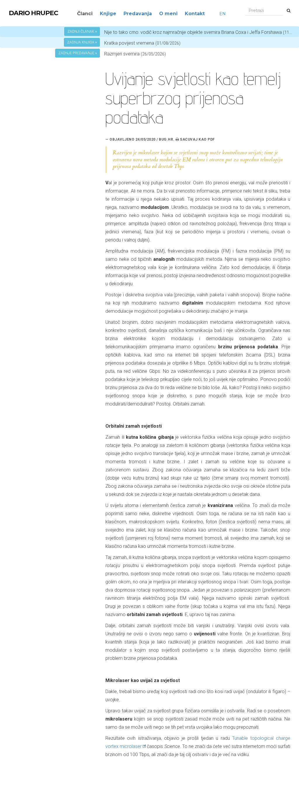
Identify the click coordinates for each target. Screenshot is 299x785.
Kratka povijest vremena (142, 43)
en (222, 13)
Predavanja (138, 13)
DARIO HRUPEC (33, 13)
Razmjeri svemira (122, 54)
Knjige (108, 13)
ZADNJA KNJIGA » (82, 42)
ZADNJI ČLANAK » (82, 31)
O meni (168, 13)
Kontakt (195, 13)
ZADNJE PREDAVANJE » (77, 53)
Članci (85, 13)
